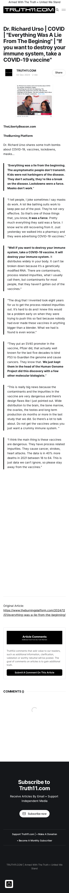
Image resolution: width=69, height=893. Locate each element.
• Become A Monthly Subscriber (34, 840)
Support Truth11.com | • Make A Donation (34, 834)
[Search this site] (57, 9)
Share (58, 72)
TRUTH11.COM (26, 70)
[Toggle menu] (63, 9)
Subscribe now (37, 813)
